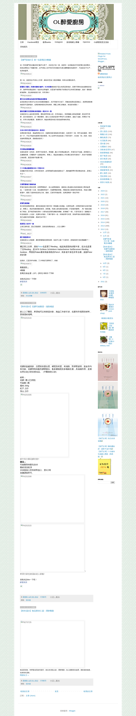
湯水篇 (28, 600)
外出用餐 (29, 296)
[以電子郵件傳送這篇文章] (51, 293)
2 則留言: (43, 681)
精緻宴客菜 (104, 170)
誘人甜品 (103, 131)
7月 (104, 274)
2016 (103, 215)
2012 (103, 229)
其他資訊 (23, 47)
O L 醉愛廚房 (101, 85)
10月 (105, 263)
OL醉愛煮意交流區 (101, 42)
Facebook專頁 (33, 42)
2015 (103, 219)
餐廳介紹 (103, 134)
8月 (104, 270)
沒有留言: (43, 293)
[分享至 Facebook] (57, 293)
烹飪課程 (103, 176)
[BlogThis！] (53, 293)
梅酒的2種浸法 (107, 318)
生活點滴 (103, 141)
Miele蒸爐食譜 (106, 162)
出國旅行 (103, 147)
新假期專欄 (104, 179)
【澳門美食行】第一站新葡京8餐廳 (35, 60)
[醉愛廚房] (21, 284)
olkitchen (104, 74)
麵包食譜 (103, 137)
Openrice (86, 42)
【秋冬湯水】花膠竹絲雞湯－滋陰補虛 (37, 306)
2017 (103, 212)
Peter (40, 246)
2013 (103, 226)
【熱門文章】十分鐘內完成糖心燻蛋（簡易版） (106, 454)
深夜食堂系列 (105, 150)
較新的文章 (25, 691)
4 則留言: (43, 597)
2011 (103, 282)
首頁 (56, 691)
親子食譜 (103, 156)
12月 (105, 232)
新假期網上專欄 (73, 42)
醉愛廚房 (23, 282)
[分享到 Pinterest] (59, 293)
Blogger (72, 711)
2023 (103, 191)
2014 (103, 222)
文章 (22, 42)
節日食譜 (103, 159)
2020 (103, 201)
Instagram (59, 42)
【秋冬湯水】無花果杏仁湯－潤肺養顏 (37, 611)
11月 (105, 236)
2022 (103, 194)
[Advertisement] (108, 497)
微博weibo (47, 42)
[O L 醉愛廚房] (98, 88)
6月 (104, 277)
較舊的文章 (88, 691)
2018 (103, 208)
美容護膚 (103, 167)
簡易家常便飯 (105, 126)
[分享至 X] (55, 293)
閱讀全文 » (24, 675)
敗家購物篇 (104, 153)
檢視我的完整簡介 (105, 77)
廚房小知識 (104, 182)
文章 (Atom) (30, 696)
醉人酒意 (103, 173)
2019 (103, 205)
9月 (104, 267)
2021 (103, 198)
